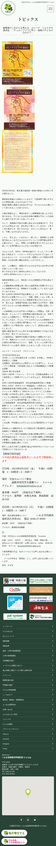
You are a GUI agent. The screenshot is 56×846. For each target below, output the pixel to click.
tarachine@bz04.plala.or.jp (29, 546)
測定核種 (6, 641)
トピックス (7, 719)
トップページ (8, 626)
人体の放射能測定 (9, 656)
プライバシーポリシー (11, 729)
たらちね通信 (8, 724)
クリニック (7, 675)
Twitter (5, 749)
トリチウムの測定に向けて (12, 665)
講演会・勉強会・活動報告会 (13, 700)
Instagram (6, 744)
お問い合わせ (8, 709)
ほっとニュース (8, 636)
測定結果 (6, 646)
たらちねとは (8, 631)
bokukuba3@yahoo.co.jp (29, 486)
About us (6, 734)
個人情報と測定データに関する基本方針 (17, 670)
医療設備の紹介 (8, 680)
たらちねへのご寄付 (10, 714)
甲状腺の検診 (8, 685)
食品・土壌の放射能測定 (12, 651)
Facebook (6, 739)
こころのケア (8, 695)
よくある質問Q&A (9, 705)
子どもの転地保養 (9, 690)
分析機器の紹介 (8, 661)
